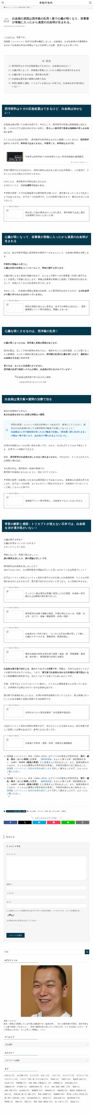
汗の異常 (22, 1087)
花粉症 (47, 1098)
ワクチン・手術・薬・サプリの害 (49, 811)
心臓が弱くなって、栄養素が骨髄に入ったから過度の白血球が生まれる (46, 70)
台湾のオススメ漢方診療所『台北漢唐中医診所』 (48, 712)
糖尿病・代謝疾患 (78, 1090)
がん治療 (33, 811)
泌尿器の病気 (35, 1087)
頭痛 (18, 1102)
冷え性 (9, 1083)
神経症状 (50, 1090)
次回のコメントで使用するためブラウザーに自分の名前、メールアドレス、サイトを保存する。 (45, 911)
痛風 (76, 1087)
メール (10, 893)
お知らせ (9, 1075)
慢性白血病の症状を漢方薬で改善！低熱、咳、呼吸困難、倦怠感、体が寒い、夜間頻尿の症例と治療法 (55, 655)
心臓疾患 (9, 1087)
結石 (8, 1094)
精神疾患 (62, 1090)
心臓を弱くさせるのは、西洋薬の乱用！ (31, 74)
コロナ (56, 1075)
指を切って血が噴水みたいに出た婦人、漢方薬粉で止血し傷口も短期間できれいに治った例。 (55, 213)
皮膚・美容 (11, 1090)
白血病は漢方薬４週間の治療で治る (29, 79)
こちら (43, 1030)
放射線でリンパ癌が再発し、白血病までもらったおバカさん (54, 501)
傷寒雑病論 (46, 759)
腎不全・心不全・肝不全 (77, 1094)
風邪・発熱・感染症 (43, 1102)
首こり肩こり (61, 1102)
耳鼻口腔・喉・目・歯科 (24, 1094)
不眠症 (55, 1079)
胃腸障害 (59, 1094)
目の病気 (24, 1090)
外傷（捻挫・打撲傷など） (40, 1083)
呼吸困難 (21, 1083)
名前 (9, 884)
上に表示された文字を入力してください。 (22, 920)
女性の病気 (71, 1083)
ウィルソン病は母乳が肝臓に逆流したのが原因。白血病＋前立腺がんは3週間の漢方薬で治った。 (55, 594)
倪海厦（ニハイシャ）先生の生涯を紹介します (29, 768)
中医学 (64, 811)
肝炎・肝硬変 (44, 1094)
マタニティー (11, 1079)
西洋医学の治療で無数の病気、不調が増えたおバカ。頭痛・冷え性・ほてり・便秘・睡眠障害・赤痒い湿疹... (55, 614)
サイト (8, 902)
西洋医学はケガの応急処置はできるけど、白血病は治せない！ (42, 66)
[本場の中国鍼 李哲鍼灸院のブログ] (46, 2)
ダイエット (82, 1075)
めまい (45, 1075)
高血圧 (75, 1102)
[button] (10, 822)
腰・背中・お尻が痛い (15, 1098)
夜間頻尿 (58, 1083)
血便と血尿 (59, 1098)
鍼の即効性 (74, 1098)
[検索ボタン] (90, 2)
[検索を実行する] (87, 952)
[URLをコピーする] (82, 822)
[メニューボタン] (2, 2)
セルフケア (68, 1075)
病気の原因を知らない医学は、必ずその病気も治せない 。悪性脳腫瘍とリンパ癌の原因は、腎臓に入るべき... (55, 307)
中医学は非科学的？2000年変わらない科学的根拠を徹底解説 (54, 157)
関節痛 (9, 1102)
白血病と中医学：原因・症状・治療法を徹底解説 (48, 743)
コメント (10, 854)
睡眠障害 (37, 1090)
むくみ (34, 1075)
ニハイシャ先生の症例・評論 (16, 811)
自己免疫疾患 (33, 1098)
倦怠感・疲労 (79, 1079)
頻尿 (28, 1102)
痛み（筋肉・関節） (61, 1087)
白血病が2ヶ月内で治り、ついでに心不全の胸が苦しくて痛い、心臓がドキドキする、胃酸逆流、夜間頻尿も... (55, 635)
